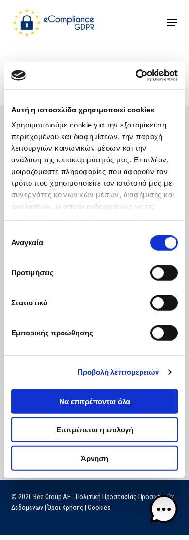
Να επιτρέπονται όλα (94, 401)
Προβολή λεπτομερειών (118, 372)
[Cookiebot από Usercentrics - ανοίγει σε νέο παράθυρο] (136, 75)
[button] (172, 23)
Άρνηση (94, 458)
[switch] (164, 272)
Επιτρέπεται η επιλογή (94, 430)
